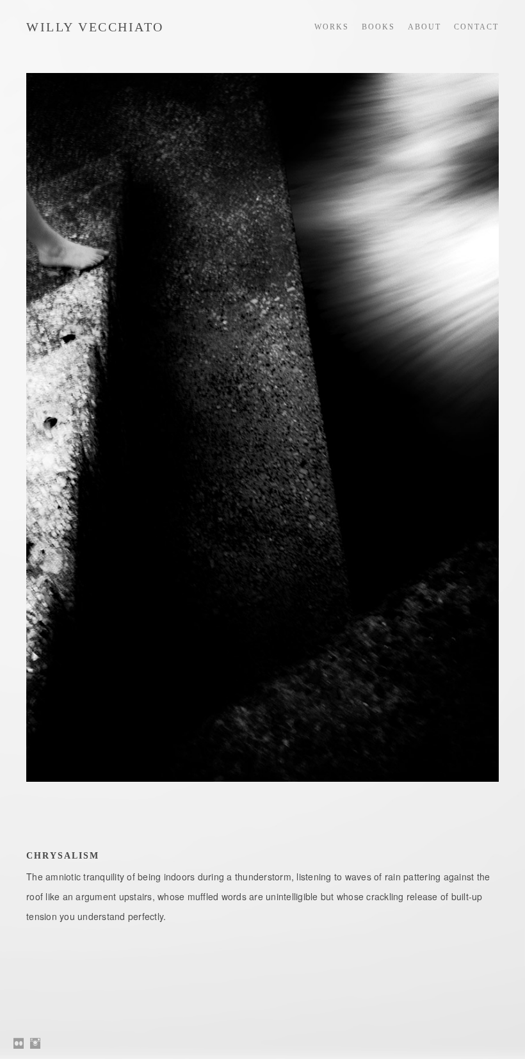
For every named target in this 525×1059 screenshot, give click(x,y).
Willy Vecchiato (95, 27)
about (424, 26)
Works (331, 26)
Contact (476, 26)
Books (378, 26)
